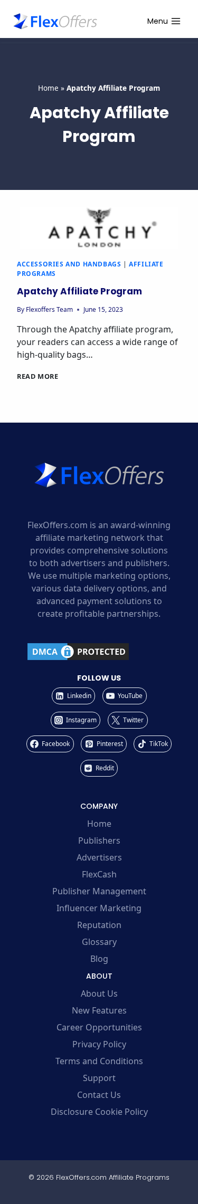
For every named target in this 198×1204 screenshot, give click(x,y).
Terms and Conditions (99, 1061)
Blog (99, 958)
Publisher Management (99, 891)
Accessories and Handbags (69, 264)
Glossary (99, 942)
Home (48, 88)
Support (99, 1078)
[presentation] (99, 228)
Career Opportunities (99, 1027)
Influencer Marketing (99, 908)
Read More (38, 376)
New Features (99, 1010)
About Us (99, 993)
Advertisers (99, 857)
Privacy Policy (99, 1044)
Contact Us (99, 1095)
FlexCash (99, 874)
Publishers (99, 840)
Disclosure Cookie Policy (99, 1111)
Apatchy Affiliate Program (79, 291)
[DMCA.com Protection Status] (99, 651)
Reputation (99, 925)
